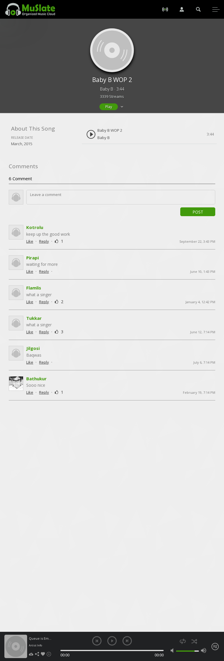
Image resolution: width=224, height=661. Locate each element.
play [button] (112, 641)
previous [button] (97, 641)
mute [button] (173, 650)
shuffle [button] (194, 641)
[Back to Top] (215, 623)
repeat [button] (182, 641)
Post (197, 212)
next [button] (127, 641)
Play (108, 106)
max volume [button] (203, 650)
